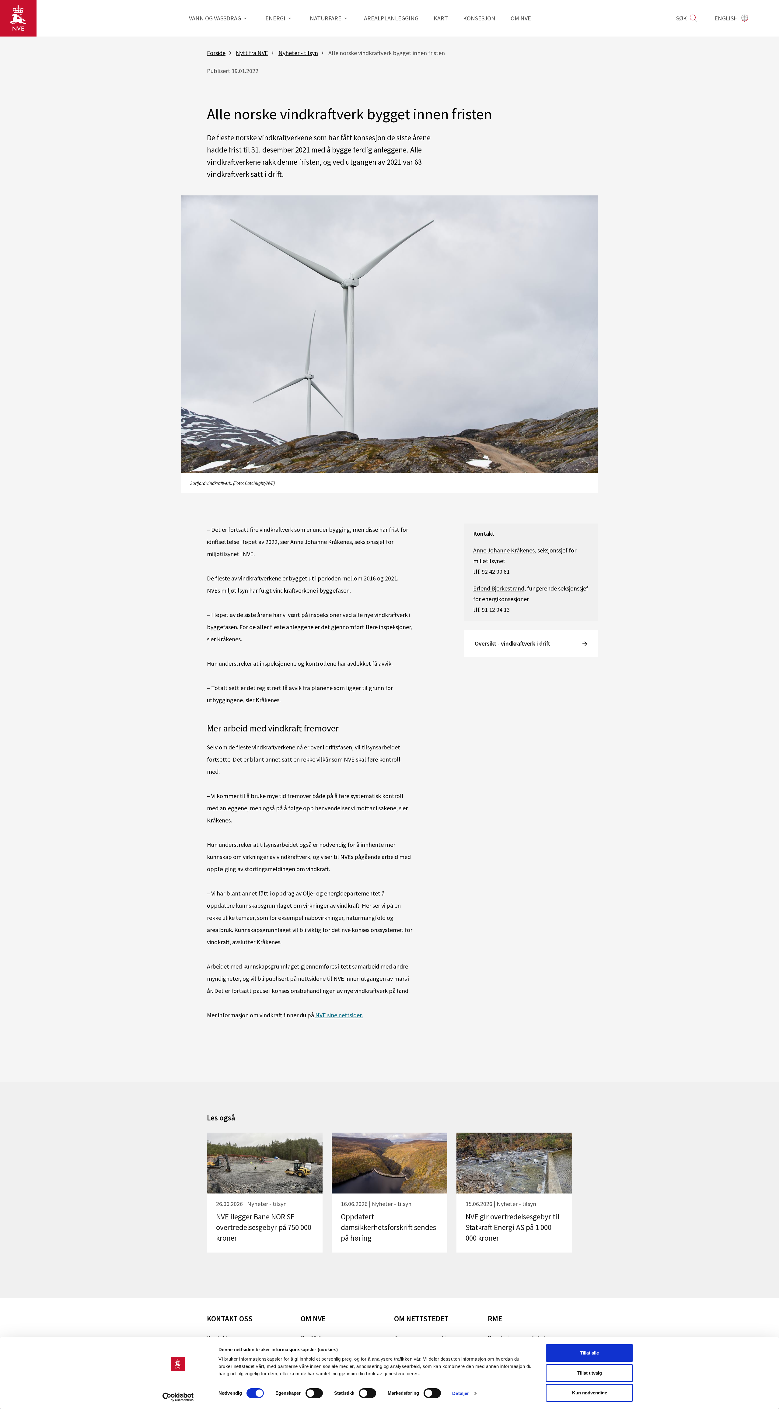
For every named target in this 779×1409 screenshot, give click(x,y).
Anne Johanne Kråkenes (504, 550)
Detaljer (460, 1393)
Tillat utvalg (589, 1373)
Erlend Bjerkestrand (498, 588)
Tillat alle (589, 1352)
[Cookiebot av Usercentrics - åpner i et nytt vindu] (178, 1397)
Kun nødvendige (589, 1392)
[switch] (314, 1393)
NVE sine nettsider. (339, 1015)
